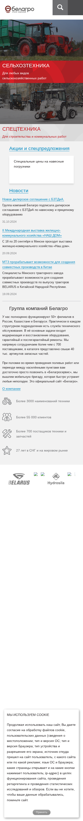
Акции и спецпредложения (39, 148)
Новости (18, 190)
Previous (4, 169)
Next (78, 169)
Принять (41, 812)
